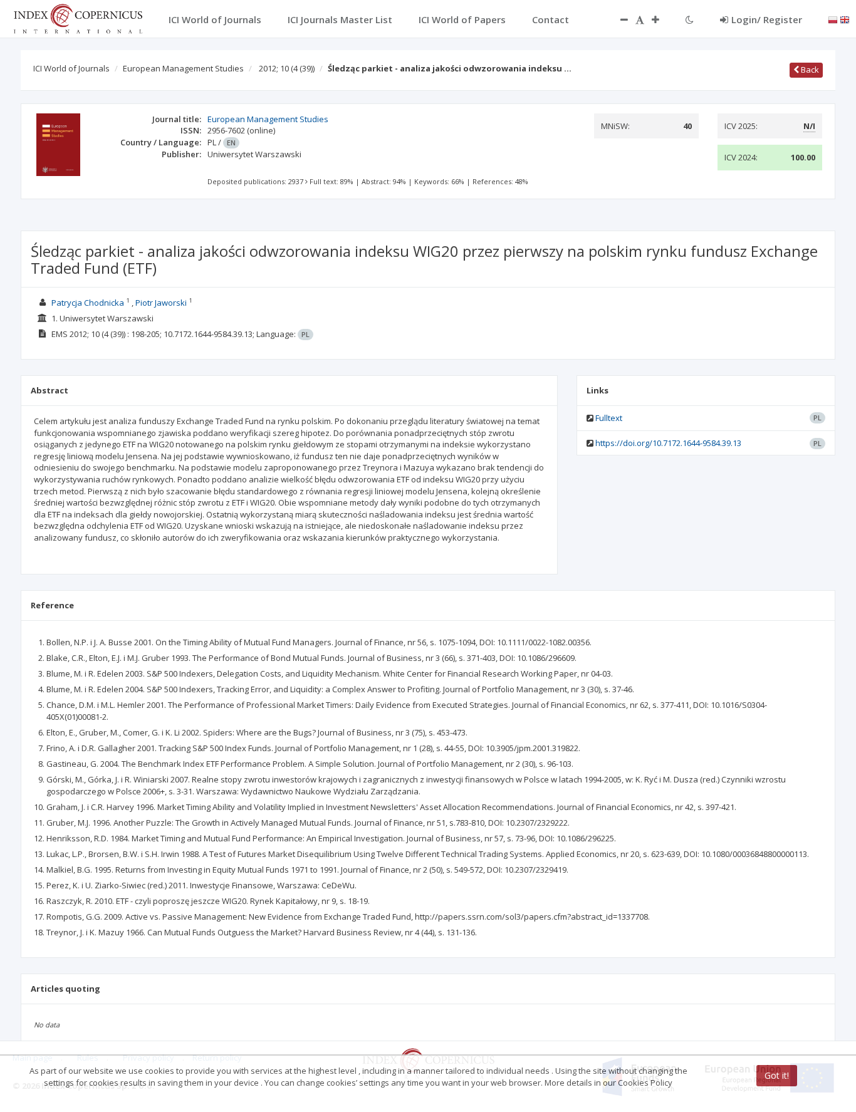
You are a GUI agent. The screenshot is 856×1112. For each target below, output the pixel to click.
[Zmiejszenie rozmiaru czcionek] (618, 19)
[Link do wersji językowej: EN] (845, 18)
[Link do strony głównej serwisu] (77, 17)
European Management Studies (183, 68)
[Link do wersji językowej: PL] (833, 18)
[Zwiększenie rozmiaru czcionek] (661, 19)
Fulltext (608, 417)
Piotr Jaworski (161, 302)
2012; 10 (287, 68)
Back (809, 69)
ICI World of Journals (71, 68)
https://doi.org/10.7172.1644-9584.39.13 (668, 443)
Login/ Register (766, 19)
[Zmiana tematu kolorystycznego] (689, 19)
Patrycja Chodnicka (87, 302)
